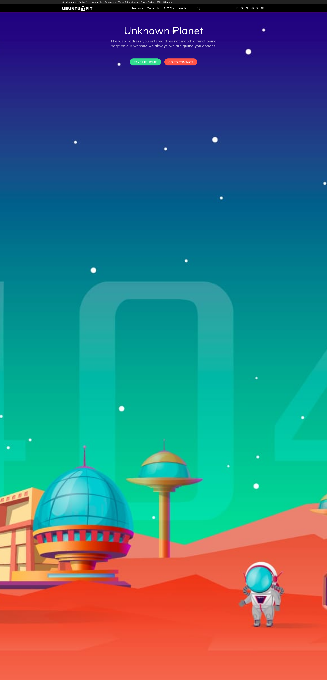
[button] (198, 8)
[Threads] (262, 8)
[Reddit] (252, 8)
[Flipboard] (242, 8)
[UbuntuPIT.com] (77, 8)
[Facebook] (236, 8)
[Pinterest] (247, 8)
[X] (257, 8)
